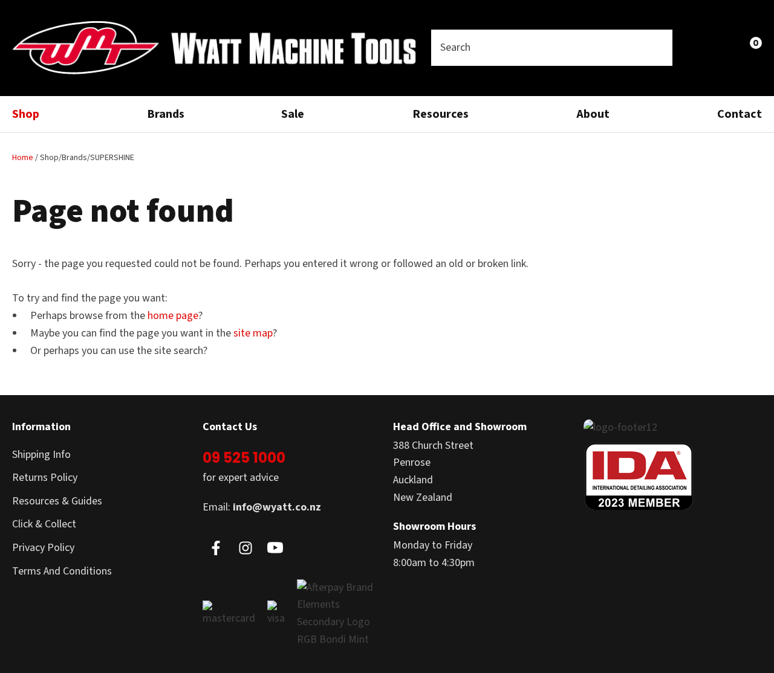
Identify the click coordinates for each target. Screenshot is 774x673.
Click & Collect (44, 524)
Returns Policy (44, 477)
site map (253, 333)
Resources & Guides (57, 501)
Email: (262, 507)
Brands (165, 114)
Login (697, 47)
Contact (739, 114)
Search (657, 48)
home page (173, 315)
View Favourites (723, 48)
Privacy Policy (43, 547)
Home (22, 158)
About (593, 114)
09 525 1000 (244, 458)
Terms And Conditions (62, 571)
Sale (292, 114)
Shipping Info (41, 454)
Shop (25, 114)
